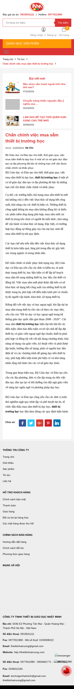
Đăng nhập (36, 35)
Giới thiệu (8, 462)
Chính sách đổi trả (13, 548)
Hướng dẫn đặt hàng (14, 541)
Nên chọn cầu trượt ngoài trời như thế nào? (44, 86)
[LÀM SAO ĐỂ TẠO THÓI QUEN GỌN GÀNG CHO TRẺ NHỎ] (12, 120)
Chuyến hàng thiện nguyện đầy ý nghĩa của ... (43, 102)
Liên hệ (7, 481)
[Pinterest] (48, 423)
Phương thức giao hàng (16, 554)
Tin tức (21, 59)
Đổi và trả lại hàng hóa (15, 517)
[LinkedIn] (57, 423)
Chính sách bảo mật (14, 499)
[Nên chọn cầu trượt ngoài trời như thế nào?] (12, 87)
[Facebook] (22, 423)
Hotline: (50, 14)
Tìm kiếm (63, 22)
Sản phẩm (8, 468)
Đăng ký (52, 35)
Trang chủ (8, 59)
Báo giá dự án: (18, 14)
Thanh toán (9, 505)
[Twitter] (31, 423)
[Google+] (39, 423)
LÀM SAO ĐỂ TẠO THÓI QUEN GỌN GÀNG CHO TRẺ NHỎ (44, 119)
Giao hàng (9, 511)
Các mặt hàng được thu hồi (18, 523)
